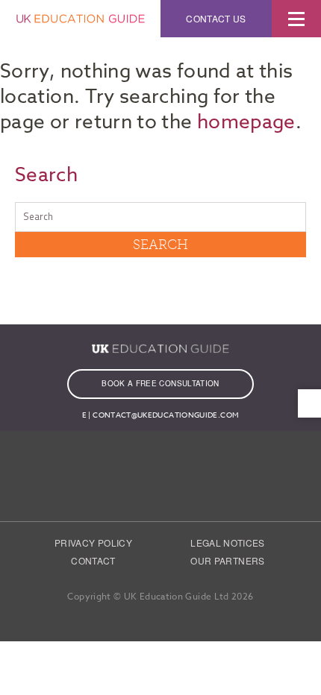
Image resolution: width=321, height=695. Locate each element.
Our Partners (227, 560)
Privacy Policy (93, 542)
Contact (93, 560)
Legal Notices (227, 542)
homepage (246, 122)
